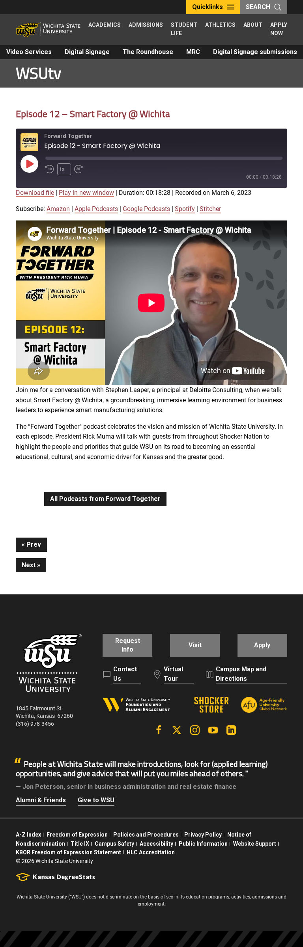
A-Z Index (28, 834)
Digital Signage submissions (255, 52)
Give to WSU (96, 800)
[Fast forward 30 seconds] (80, 169)
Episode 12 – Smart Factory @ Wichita (93, 113)
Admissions (146, 25)
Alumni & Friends (41, 800)
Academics (104, 25)
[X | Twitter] (176, 730)
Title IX (80, 844)
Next (29, 565)
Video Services (29, 52)
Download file (35, 192)
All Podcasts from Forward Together (105, 498)
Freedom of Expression (77, 834)
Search (258, 7)
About (252, 25)
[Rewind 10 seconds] (49, 169)
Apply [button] (262, 645)
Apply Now (278, 29)
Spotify (185, 209)
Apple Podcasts (96, 209)
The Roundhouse (148, 52)
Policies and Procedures (146, 834)
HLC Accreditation (151, 852)
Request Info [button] (127, 645)
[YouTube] (213, 730)
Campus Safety (114, 844)
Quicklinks (207, 7)
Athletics (220, 25)
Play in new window (86, 192)
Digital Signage (87, 52)
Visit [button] (195, 645)
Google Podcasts (146, 209)
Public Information (203, 844)
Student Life (184, 29)
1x (61, 169)
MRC (193, 52)
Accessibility (156, 844)
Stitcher (210, 209)
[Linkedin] (231, 730)
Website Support (254, 844)
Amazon (58, 209)
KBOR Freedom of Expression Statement (68, 852)
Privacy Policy (203, 834)
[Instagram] (195, 730)
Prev (33, 544)
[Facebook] (158, 730)
